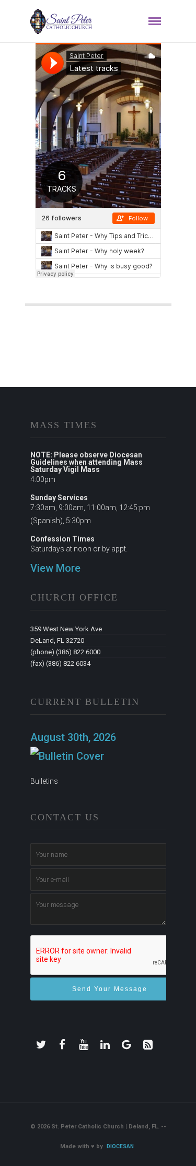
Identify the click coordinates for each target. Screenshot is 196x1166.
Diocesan (120, 1146)
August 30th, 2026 (73, 737)
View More (55, 568)
